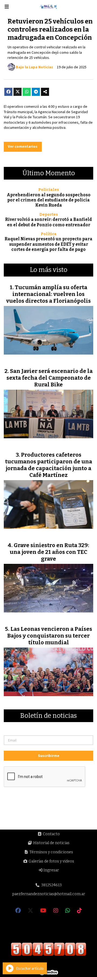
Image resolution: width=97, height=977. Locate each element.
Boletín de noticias (48, 716)
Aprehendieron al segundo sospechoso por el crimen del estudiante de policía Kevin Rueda (49, 200)
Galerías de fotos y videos (51, 861)
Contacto (51, 834)
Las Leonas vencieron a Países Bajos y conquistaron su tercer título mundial (49, 636)
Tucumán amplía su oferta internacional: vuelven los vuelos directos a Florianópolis (48, 294)
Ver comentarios (22, 146)
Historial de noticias (51, 843)
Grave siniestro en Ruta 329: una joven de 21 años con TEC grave (49, 552)
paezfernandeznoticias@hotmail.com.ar (48, 894)
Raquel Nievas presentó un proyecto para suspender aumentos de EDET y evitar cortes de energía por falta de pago (48, 244)
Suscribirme (48, 755)
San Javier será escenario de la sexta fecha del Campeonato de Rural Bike (49, 378)
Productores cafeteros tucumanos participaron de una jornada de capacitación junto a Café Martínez (48, 465)
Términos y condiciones (51, 852)
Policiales (48, 189)
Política (49, 234)
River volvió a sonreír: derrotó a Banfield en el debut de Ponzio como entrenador (48, 222)
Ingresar (51, 870)
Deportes (48, 214)
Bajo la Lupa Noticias (34, 67)
